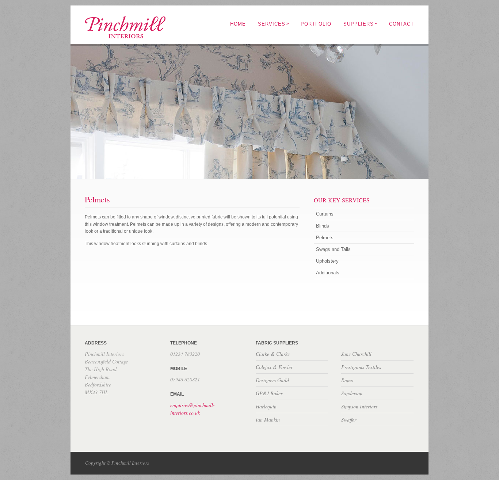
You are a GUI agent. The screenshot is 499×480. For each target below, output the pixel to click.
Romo (347, 380)
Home (238, 24)
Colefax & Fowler (274, 366)
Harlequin (266, 406)
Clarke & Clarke (273, 353)
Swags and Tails (333, 249)
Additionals (327, 272)
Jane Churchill (356, 353)
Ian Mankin (268, 419)
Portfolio (316, 24)
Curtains (325, 214)
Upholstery (327, 261)
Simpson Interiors (359, 406)
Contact (401, 24)
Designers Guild (272, 380)
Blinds (322, 226)
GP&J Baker (269, 393)
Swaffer (348, 419)
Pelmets (325, 237)
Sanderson (351, 393)
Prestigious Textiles (361, 366)
